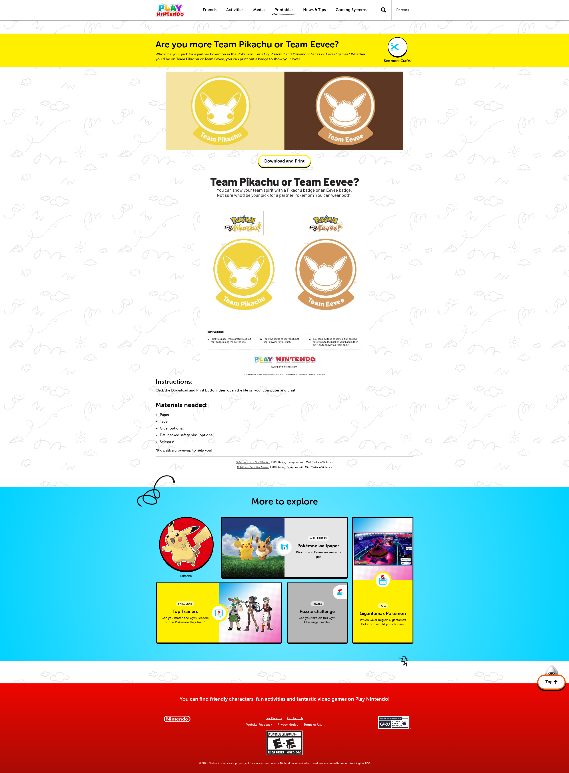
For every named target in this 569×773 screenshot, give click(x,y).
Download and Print (284, 161)
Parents (402, 10)
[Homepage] (174, 10)
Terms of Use (313, 724)
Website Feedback (259, 724)
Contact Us (295, 718)
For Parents (274, 718)
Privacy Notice (287, 724)
